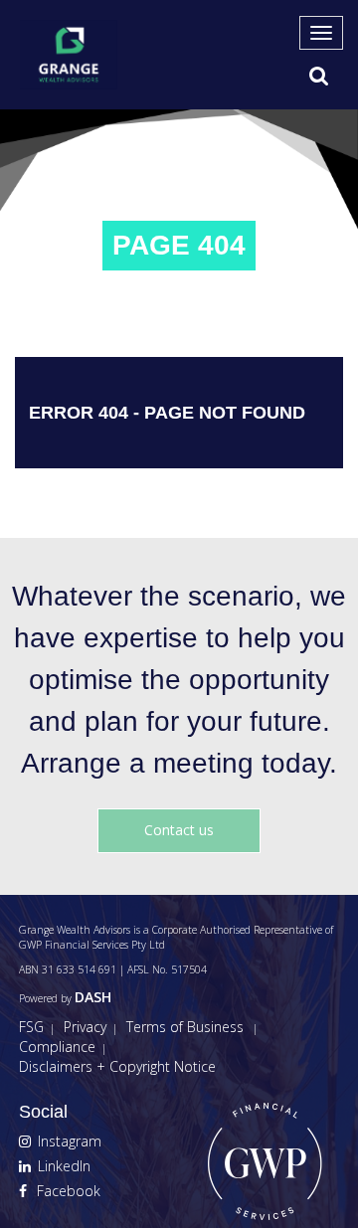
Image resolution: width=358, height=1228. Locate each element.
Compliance (57, 1046)
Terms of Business (185, 1026)
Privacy (85, 1026)
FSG (31, 1026)
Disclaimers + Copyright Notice (117, 1066)
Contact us (179, 829)
